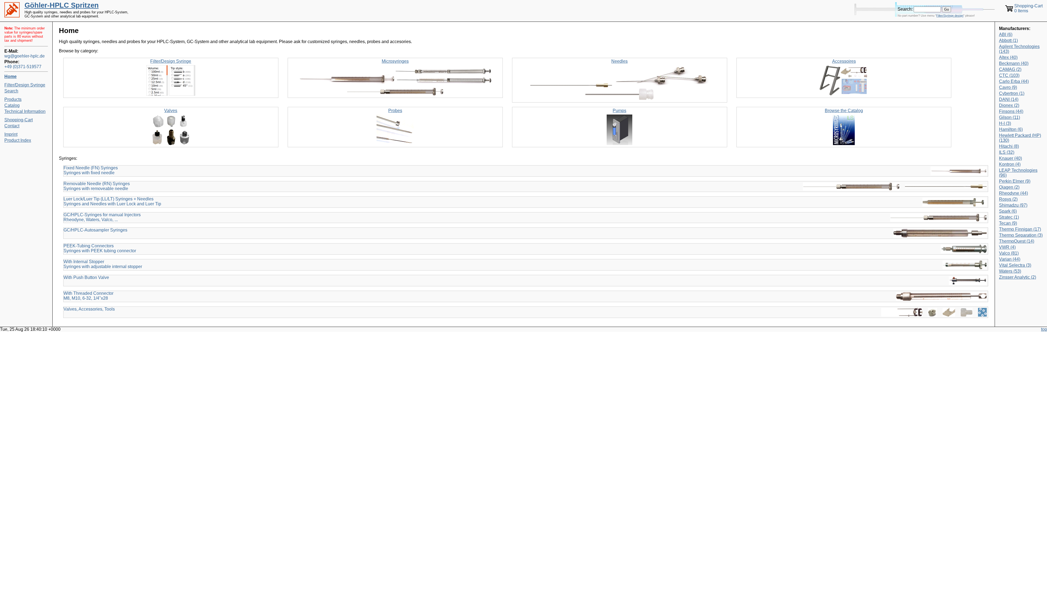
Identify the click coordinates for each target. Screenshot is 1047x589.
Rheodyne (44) (1013, 193)
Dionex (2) (1009, 105)
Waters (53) (1010, 271)
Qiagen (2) (1009, 187)
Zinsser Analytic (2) (1017, 277)
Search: (905, 9)
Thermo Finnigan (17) (1020, 229)
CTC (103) (1009, 75)
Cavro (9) (1008, 87)
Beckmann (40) (1013, 63)
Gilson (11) (1009, 117)
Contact (11, 126)
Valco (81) (1009, 253)
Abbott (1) (1008, 40)
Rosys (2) (1008, 199)
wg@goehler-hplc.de (24, 56)
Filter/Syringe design (949, 15)
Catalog (12, 105)
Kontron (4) (1010, 164)
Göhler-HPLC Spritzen (62, 5)
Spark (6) (1008, 211)
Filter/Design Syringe (24, 85)
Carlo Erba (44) (1014, 81)
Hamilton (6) (1011, 129)
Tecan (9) (1008, 223)
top (1044, 329)
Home (10, 76)
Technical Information (25, 111)
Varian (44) (1009, 259)
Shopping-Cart (18, 120)
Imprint (10, 134)
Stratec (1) (1009, 217)
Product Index (17, 140)
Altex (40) (1008, 57)
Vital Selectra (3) (1015, 265)
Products (13, 99)
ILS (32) (1006, 152)
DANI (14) (1008, 99)
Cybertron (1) (1011, 93)
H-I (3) (1005, 123)
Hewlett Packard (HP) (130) (1020, 138)
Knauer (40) (1010, 158)
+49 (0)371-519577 (22, 66)
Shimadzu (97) (1013, 205)
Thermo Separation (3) (1021, 235)
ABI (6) (1005, 34)
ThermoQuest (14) (1016, 241)
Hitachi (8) (1009, 146)
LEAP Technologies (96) (1018, 173)
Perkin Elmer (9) (1014, 181)
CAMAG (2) (1010, 69)
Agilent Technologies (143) (1019, 49)
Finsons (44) (1011, 111)
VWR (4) (1007, 247)
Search (11, 91)
